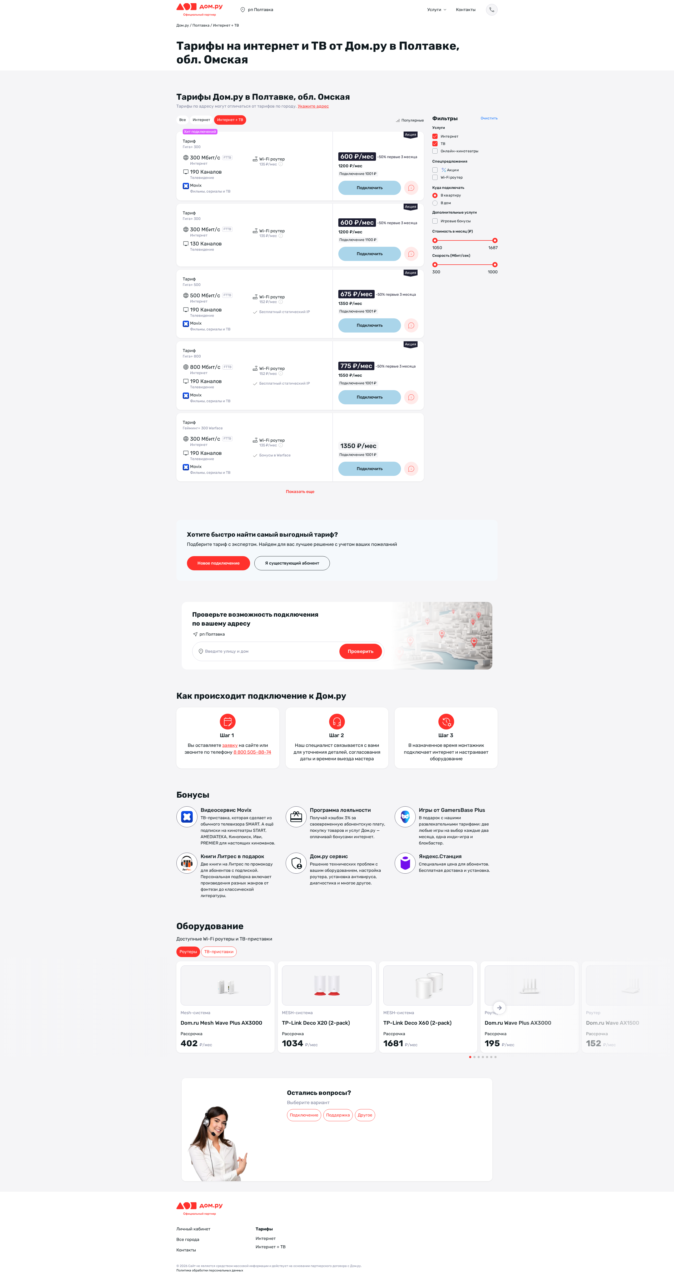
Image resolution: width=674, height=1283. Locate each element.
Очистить (489, 118)
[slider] (435, 240)
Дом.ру (182, 25)
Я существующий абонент (292, 563)
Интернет (201, 120)
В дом (446, 203)
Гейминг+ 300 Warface (203, 428)
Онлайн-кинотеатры (459, 151)
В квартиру (451, 195)
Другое (365, 1115)
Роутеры (188, 951)
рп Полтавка (212, 634)
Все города (187, 1239)
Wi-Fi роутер (452, 177)
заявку (230, 745)
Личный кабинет (193, 1228)
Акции (453, 170)
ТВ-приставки (219, 951)
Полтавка (201, 25)
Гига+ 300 (192, 147)
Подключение (304, 1115)
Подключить (370, 187)
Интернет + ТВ (230, 120)
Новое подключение (218, 563)
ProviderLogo (202, 9)
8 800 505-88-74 (252, 752)
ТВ (443, 144)
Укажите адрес (313, 106)
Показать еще (300, 491)
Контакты (465, 9)
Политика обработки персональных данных (209, 1270)
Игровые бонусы (456, 221)
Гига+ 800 (192, 356)
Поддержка (338, 1115)
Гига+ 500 (192, 285)
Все (182, 120)
